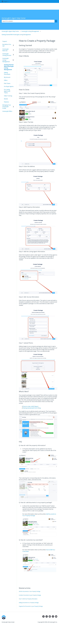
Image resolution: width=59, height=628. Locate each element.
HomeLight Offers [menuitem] (7, 111)
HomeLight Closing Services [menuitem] (6, 54)
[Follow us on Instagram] (53, 616)
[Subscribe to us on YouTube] (56, 616)
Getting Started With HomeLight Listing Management (16, 34)
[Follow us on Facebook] (43, 616)
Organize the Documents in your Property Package (31, 606)
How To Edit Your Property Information (28, 599)
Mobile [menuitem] (6, 99)
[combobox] (28, 21)
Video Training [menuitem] (8, 96)
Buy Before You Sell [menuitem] (6, 45)
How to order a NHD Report (30, 406)
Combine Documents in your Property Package (30, 595)
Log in (54, 6)
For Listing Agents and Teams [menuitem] (7, 91)
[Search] (56, 21)
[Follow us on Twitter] (46, 616)
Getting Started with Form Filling (32, 408)
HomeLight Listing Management (30, 31)
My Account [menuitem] (7, 77)
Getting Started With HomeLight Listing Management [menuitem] (9, 67)
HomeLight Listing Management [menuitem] (6, 60)
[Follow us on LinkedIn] (50, 616)
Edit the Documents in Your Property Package (29, 591)
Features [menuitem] (6, 102)
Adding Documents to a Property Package (29, 602)
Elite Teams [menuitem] (7, 83)
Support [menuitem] (4, 41)
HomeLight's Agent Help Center (14, 18)
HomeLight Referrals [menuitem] (5, 49)
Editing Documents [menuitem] (7, 73)
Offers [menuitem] (5, 80)
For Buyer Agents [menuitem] (8, 86)
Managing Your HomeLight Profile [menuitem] (6, 106)
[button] (13, 44)
